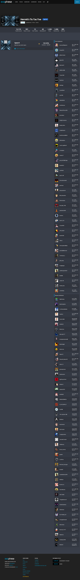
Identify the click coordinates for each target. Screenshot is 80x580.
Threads (36, 560)
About (24, 565)
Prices (33, 22)
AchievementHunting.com (40, 565)
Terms (24, 574)
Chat (44, 1)
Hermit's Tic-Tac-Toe (30, 19)
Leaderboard (34, 1)
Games (16, 1)
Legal (24, 569)
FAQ (23, 560)
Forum (37, 22)
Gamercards (27, 1)
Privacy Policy (26, 572)
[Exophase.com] (7, 2)
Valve (16, 567)
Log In (77, 1)
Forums (21, 1)
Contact (25, 567)
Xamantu (11, 565)
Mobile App (25, 562)
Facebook (37, 563)
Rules (24, 563)
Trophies (23, 22)
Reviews (39, 1)
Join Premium (26, 576)
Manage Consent (26, 571)
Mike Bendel (12, 563)
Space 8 (17, 43)
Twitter (36, 562)
